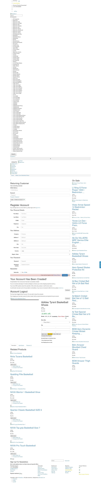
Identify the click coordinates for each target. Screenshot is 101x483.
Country (17, 251)
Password (12, 193)
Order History (54, 468)
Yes (23, 272)
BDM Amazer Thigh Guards (81, 361)
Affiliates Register (69, 467)
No (26, 272)
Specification (21, 345)
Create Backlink (16, 3)
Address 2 (16, 240)
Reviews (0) (29, 345)
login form (38, 207)
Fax (18, 227)
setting (15, 11)
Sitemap (53, 472)
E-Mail (17, 220)
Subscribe (16, 272)
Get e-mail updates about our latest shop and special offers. (24, 464)
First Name (16, 213)
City (18, 244)
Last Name (16, 217)
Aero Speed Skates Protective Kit (81, 268)
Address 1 (16, 237)
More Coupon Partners (84, 474)
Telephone (16, 223)
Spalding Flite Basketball (21, 374)
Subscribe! (67, 460)
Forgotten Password (14, 197)
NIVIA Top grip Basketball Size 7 (25, 427)
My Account (54, 467)
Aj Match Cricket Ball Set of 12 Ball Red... (80, 298)
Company (16, 234)
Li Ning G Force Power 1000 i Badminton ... (79, 190)
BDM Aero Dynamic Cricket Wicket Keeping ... (81, 331)
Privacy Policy (41, 472)
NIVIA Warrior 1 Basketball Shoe (25, 392)
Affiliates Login (68, 468)
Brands (66, 472)
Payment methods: (14, 473)
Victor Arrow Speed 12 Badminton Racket (81, 207)
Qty (42, 325)
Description (13, 345)
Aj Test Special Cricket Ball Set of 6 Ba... (81, 314)
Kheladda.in (20, 477)
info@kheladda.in (14, 468)
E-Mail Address (13, 187)
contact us (61, 288)
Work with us (68, 471)
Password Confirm (16, 265)
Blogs (39, 475)
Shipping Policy (41, 468)
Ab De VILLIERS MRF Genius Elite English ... (80, 240)
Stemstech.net (42, 477)
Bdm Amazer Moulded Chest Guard (79, 347)
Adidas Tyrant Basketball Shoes (22, 175)
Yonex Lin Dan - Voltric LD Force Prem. (79, 223)
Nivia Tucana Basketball (21, 356)
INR (19, 1)
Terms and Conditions (42, 474)
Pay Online (12, 470)
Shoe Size (43, 320)
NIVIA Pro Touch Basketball (23, 445)
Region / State (15, 254)
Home (12, 175)
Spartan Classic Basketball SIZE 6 (26, 409)
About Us (40, 467)
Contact (12, 471)
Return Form (54, 470)
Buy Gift (53, 471)
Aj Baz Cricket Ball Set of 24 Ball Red (80, 282)
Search (13, 154)
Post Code (16, 247)
